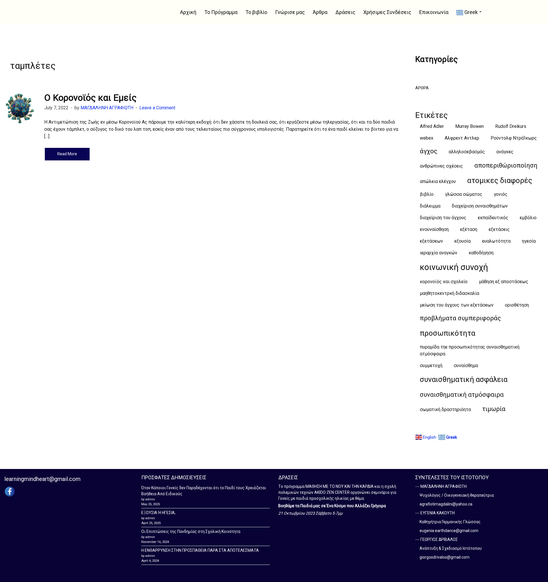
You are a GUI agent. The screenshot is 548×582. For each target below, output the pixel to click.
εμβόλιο (528, 217)
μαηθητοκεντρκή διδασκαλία (449, 293)
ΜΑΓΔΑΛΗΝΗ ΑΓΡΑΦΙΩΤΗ (106, 107)
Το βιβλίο (256, 12)
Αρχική (188, 12)
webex (426, 138)
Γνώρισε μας (290, 12)
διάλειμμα (430, 206)
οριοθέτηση (517, 305)
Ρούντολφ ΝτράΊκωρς (514, 138)
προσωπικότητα (447, 333)
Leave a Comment (157, 107)
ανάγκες (504, 151)
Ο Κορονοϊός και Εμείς (90, 97)
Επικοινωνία (433, 12)
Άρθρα (320, 12)
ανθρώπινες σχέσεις (441, 166)
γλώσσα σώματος (463, 194)
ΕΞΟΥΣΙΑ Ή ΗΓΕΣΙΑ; (158, 512)
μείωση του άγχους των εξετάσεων (456, 305)
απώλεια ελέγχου (438, 181)
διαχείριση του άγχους (443, 217)
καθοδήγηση (481, 252)
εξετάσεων (431, 241)
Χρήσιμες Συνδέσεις (387, 12)
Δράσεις (345, 12)
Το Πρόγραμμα (220, 12)
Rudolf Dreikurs (510, 126)
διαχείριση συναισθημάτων (480, 206)
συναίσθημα (466, 365)
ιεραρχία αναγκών (438, 252)
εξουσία (462, 241)
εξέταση (468, 229)
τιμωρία (493, 408)
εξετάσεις (499, 229)
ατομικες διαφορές (499, 180)
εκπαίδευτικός (493, 217)
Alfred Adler (432, 126)
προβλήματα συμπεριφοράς (460, 318)
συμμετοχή (431, 365)
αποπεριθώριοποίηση (505, 165)
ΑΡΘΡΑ (422, 88)
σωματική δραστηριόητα (445, 409)
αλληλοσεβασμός (467, 151)
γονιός (500, 194)
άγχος (428, 151)
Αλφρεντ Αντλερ (462, 138)
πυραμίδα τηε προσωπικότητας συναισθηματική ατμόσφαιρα (469, 350)
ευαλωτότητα (496, 241)
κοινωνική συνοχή (454, 267)
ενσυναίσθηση (434, 229)
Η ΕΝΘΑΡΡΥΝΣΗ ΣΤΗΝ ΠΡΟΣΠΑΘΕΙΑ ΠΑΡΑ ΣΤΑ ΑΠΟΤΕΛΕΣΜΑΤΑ (200, 550)
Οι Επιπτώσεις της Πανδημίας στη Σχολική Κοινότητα (190, 531)
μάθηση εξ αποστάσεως (503, 281)
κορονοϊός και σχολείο (444, 281)
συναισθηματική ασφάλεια (463, 379)
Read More (67, 154)
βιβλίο (427, 194)
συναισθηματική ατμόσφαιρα (462, 394)
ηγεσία (529, 241)
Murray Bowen (469, 126)
